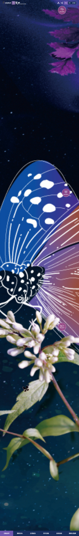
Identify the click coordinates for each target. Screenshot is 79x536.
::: (55, 2)
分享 (61, 3)
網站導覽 (58, 3)
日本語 (73, 2)
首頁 (14, 3)
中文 (66, 2)
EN (69, 2)
